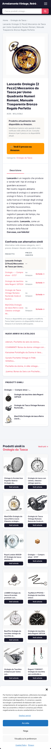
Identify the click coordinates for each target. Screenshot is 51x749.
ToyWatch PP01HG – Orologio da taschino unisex (36, 595)
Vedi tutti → (43, 446)
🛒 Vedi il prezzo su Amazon (21, 148)
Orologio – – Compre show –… (17, 390)
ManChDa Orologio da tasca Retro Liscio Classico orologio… (13, 518)
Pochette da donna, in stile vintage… (22, 366)
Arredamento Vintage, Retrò (19, 3)
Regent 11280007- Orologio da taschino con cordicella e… (36, 671)
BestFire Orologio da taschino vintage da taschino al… (12, 633)
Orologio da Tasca (18, 20)
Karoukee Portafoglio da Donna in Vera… (24, 352)
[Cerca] (45, 11)
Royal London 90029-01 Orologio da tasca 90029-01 (13, 557)
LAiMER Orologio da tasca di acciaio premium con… (12, 595)
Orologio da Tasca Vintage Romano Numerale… (29, 406)
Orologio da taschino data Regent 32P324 (28, 395)
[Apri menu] (45, 4)
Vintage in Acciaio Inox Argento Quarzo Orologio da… (13, 480)
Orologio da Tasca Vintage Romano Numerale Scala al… (36, 518)
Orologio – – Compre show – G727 (36, 556)
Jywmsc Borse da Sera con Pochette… (23, 371)
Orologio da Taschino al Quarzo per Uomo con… (13, 671)
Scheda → (40, 274)
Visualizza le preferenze (25, 738)
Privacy (31, 745)
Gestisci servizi (25, 715)
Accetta (25, 723)
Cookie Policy (21, 745)
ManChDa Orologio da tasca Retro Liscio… (29, 417)
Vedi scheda (13, 487)
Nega (25, 731)
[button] (46, 689)
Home (5, 20)
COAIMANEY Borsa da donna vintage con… (25, 347)
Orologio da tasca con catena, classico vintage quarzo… (37, 480)
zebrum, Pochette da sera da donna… (23, 342)
